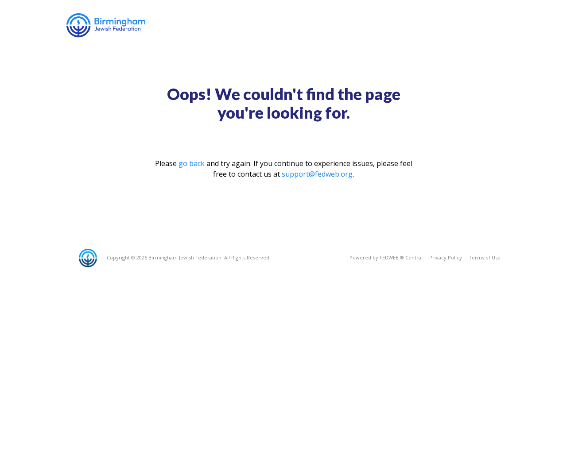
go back (192, 163)
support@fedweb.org (317, 174)
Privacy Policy (445, 257)
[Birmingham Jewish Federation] (106, 25)
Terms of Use (485, 257)
